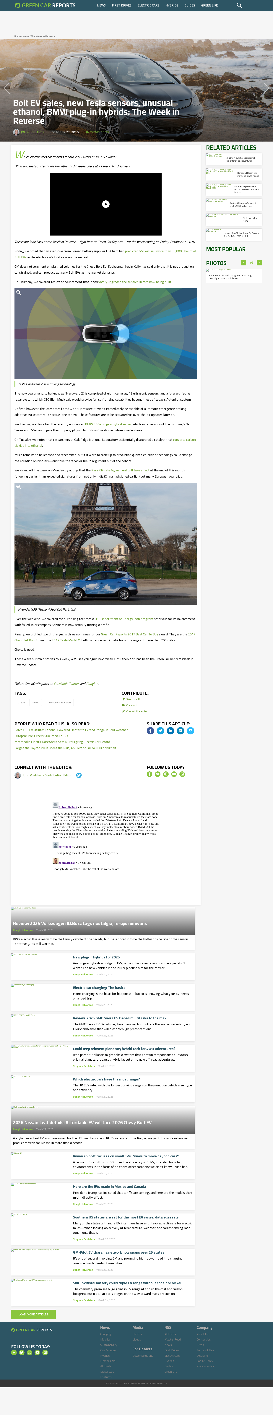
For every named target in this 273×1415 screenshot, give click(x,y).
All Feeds (170, 1334)
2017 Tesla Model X (66, 640)
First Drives (121, 5)
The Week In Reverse (43, 36)
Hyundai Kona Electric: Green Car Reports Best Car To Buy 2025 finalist (241, 234)
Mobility (105, 1339)
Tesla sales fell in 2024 (250, 219)
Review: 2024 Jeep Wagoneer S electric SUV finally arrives (243, 204)
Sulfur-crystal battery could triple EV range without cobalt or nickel (127, 1283)
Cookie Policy (205, 1361)
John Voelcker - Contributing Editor (48, 775)
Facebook (60, 684)
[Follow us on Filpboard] (182, 774)
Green (21, 702)
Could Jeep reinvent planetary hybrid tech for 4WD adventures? (124, 1049)
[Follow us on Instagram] (166, 774)
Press (200, 1345)
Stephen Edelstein (84, 1066)
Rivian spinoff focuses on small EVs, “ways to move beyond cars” (126, 1156)
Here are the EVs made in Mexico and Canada (109, 1186)
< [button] (244, 262)
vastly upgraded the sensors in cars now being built (134, 282)
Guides (190, 5)
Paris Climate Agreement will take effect (120, 470)
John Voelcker (33, 132)
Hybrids (172, 5)
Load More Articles (33, 1314)
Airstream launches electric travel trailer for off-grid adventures (241, 159)
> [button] (259, 262)
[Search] (249, 5)
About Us (203, 1334)
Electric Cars (148, 5)
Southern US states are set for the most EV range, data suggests (126, 1217)
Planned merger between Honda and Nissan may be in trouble (246, 189)
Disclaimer (203, 1355)
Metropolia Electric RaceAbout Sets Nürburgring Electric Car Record (62, 742)
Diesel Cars (107, 1371)
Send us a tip (133, 699)
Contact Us (204, 1339)
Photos (137, 1334)
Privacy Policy (205, 1366)
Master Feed (173, 1339)
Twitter (74, 684)
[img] (150, 730)
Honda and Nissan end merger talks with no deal (248, 174)
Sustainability (108, 1345)
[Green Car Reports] (45, 5)
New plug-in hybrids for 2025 (96, 957)
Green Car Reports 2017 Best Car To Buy (129, 634)
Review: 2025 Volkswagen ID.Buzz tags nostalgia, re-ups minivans (80, 922)
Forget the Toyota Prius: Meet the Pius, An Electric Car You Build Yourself (65, 748)
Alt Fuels (105, 1366)
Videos (137, 1339)
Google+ (92, 684)
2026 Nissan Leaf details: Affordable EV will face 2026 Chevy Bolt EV (82, 1121)
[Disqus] (106, 847)
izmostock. (162, 1383)
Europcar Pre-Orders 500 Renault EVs (41, 736)
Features (106, 1377)
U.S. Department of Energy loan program (124, 619)
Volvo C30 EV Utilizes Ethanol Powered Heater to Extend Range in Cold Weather (71, 730)
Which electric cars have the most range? (106, 1079)
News (101, 5)
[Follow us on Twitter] (157, 774)
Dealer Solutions (143, 1355)
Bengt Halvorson (23, 930)
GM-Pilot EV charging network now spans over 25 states (118, 1252)
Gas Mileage (108, 1350)
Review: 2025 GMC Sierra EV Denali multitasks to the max (119, 1018)
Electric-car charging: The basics (99, 987)
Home (17, 36)
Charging (105, 1334)
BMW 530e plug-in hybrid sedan (108, 424)
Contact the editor (137, 711)
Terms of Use (205, 1350)
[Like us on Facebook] (149, 774)
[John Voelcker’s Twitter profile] (76, 775)
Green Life (209, 5)
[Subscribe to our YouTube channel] (174, 774)
